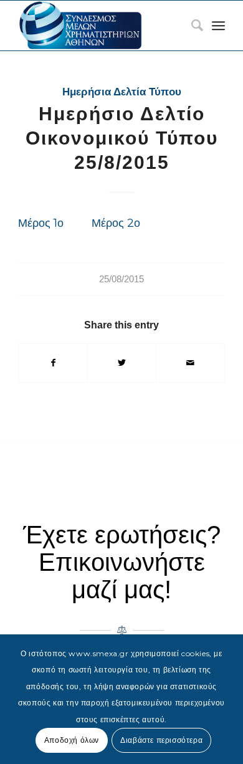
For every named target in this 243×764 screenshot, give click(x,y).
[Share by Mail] (190, 363)
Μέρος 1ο (41, 223)
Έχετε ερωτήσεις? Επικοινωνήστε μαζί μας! (122, 562)
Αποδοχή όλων (71, 740)
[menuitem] (191, 25)
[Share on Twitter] (122, 363)
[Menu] (218, 26)
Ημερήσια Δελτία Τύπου (121, 92)
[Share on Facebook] (53, 363)
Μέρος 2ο (116, 223)
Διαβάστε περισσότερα (161, 740)
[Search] (191, 25)
